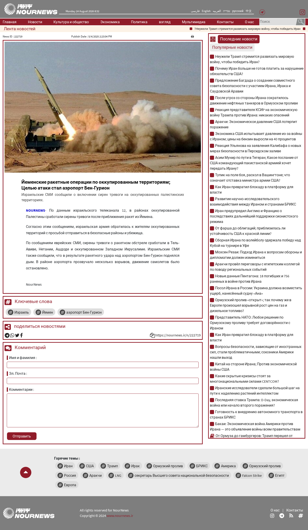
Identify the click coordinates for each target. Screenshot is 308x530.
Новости (35, 22)
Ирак (135, 466)
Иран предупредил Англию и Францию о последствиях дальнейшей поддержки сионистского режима (254, 216)
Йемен (47, 312)
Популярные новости (232, 47)
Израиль (21, 312)
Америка (228, 466)
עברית (226, 11)
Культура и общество (71, 22)
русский (238, 11)
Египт (280, 475)
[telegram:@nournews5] (281, 515)
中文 (249, 11)
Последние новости (238, 39)
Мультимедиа (193, 22)
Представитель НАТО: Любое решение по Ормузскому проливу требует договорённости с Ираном (250, 322)
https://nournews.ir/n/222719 (178, 335)
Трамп (112, 466)
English (206, 11)
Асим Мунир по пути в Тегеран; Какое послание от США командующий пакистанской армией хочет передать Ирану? (254, 163)
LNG (118, 475)
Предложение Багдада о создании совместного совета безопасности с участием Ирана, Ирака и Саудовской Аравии (252, 85)
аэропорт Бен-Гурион (84, 312)
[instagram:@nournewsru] (272, 515)
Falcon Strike (252, 475)
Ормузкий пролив (168, 466)
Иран (68, 466)
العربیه (217, 11)
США (90, 466)
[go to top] (25, 472)
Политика (139, 22)
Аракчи (95, 475)
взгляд (165, 22)
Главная (9, 22)
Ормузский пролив (265, 466)
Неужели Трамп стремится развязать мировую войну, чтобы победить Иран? (238, 29)
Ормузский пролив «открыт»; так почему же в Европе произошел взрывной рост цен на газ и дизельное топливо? (250, 305)
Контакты (225, 22)
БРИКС (202, 466)
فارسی (195, 11)
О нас (249, 22)
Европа (70, 485)
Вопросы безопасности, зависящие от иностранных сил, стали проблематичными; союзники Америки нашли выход (255, 352)
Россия (70, 475)
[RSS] (291, 515)
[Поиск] (300, 21)
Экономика (110, 22)
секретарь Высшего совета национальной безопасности (182, 475)
